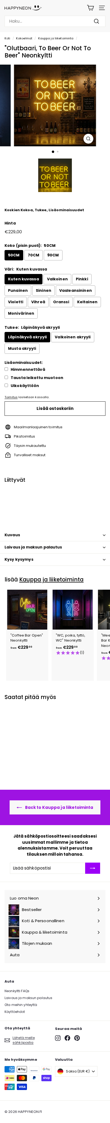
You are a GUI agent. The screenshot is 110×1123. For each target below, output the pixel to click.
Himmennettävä (28, 369)
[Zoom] (88, 139)
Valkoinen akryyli (73, 337)
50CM (14, 255)
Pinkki (82, 279)
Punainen (18, 290)
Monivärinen (21, 313)
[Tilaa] (92, 868)
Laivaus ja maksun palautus (33, 547)
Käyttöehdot (15, 1011)
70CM (34, 255)
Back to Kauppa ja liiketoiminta (58, 807)
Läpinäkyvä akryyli (27, 337)
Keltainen (87, 302)
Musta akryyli (22, 348)
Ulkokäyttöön (25, 385)
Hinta (10, 223)
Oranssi (61, 302)
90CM (53, 255)
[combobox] (55, 21)
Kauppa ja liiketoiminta (56, 38)
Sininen (43, 290)
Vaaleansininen (75, 290)
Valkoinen (57, 279)
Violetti (15, 302)
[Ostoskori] (90, 8)
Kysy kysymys (19, 559)
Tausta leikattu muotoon (37, 377)
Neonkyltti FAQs (17, 991)
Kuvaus (12, 535)
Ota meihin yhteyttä (21, 1005)
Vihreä (38, 302)
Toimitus (11, 397)
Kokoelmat (24, 38)
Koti (7, 38)
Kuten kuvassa (23, 279)
